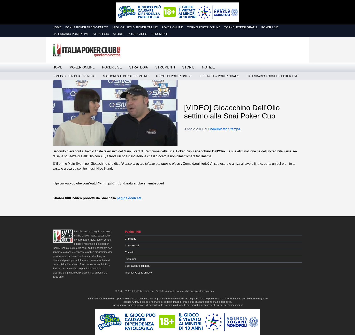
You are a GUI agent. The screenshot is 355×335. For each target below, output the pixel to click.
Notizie (208, 67)
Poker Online (172, 27)
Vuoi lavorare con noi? (137, 265)
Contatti (129, 252)
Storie (118, 34)
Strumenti (159, 34)
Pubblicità (130, 259)
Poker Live (269, 27)
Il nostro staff (132, 245)
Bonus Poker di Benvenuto (86, 27)
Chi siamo (130, 238)
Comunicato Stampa (224, 129)
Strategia (101, 34)
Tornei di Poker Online (174, 76)
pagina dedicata (129, 198)
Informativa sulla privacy (138, 272)
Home (57, 27)
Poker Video (137, 34)
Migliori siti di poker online (135, 27)
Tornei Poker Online (203, 27)
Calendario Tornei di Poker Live (272, 76)
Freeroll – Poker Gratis (219, 76)
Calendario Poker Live (71, 34)
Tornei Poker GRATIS (240, 27)
